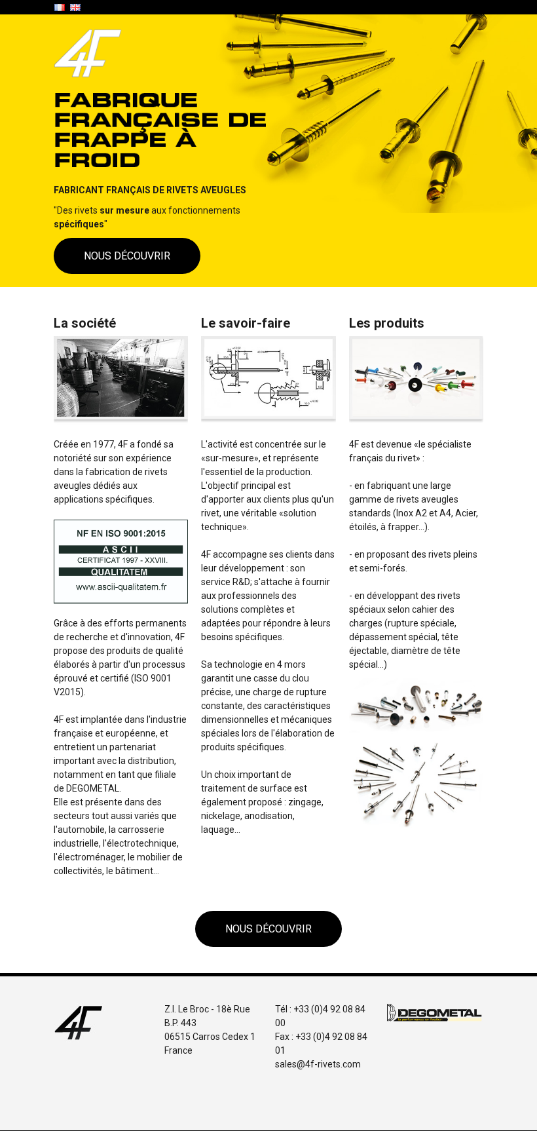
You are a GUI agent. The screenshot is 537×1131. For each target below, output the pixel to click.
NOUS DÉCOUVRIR (127, 256)
